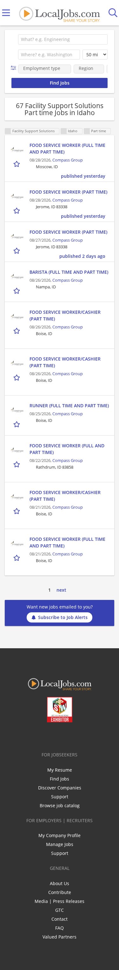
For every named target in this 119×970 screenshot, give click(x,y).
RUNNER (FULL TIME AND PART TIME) (69, 405)
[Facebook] (34, 736)
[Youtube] (65, 736)
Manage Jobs (59, 844)
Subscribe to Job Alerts (63, 617)
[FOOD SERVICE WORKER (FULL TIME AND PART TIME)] (17, 150)
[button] (14, 68)
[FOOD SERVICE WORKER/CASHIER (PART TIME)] (17, 317)
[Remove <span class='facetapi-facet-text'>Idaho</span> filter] (64, 131)
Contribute (59, 892)
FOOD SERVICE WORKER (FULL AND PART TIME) (67, 449)
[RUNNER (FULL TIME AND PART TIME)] (17, 410)
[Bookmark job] (17, 163)
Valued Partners (59, 937)
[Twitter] (45, 736)
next (61, 590)
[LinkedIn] (55, 736)
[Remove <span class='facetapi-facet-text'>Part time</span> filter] (87, 131)
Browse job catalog (60, 805)
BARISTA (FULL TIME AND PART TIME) (69, 272)
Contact (59, 919)
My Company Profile (59, 835)
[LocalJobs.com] (59, 13)
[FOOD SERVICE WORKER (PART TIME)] (17, 196)
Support (59, 797)
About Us (59, 883)
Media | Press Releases (59, 901)
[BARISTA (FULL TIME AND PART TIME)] (17, 277)
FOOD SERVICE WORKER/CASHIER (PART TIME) (65, 315)
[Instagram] (76, 736)
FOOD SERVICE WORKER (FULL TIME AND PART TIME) (67, 148)
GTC (59, 910)
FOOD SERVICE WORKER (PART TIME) (68, 192)
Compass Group (67, 160)
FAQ (59, 928)
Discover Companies (59, 788)
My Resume (59, 770)
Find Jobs (59, 779)
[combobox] (63, 39)
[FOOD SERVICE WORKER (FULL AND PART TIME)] (17, 450)
